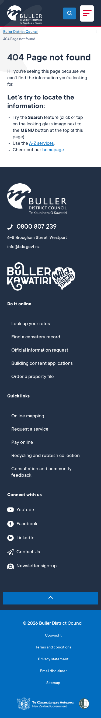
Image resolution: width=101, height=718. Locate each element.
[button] (69, 13)
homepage (53, 150)
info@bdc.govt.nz (23, 247)
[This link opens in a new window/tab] (45, 703)
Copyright (53, 636)
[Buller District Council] (24, 14)
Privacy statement (53, 659)
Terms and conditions (53, 647)
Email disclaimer (53, 671)
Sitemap (53, 683)
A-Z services (41, 143)
